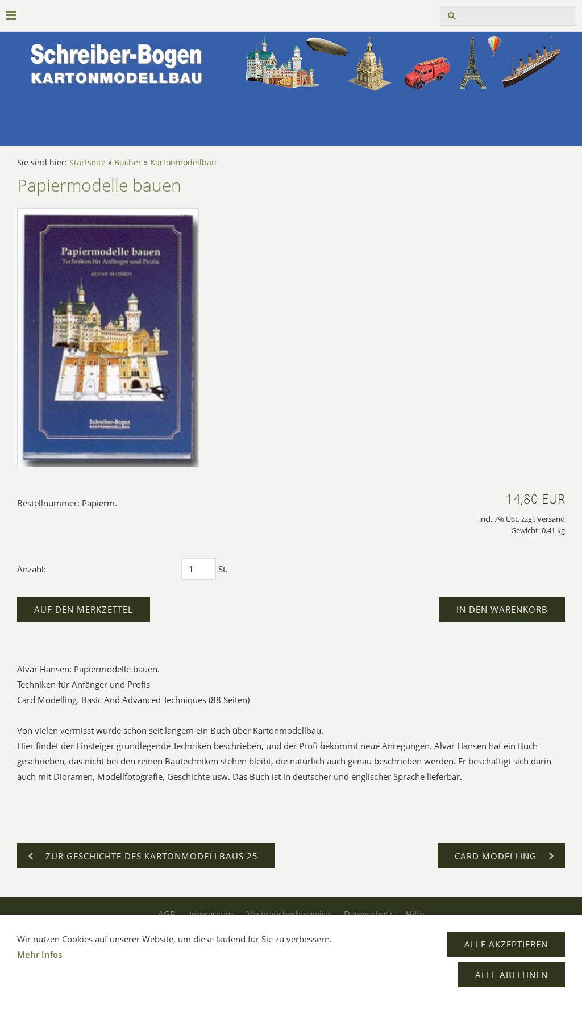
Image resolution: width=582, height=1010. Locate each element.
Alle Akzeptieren (506, 944)
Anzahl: (31, 569)
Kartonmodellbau (183, 162)
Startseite (87, 162)
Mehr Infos (39, 954)
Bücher (128, 162)
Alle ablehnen (511, 974)
